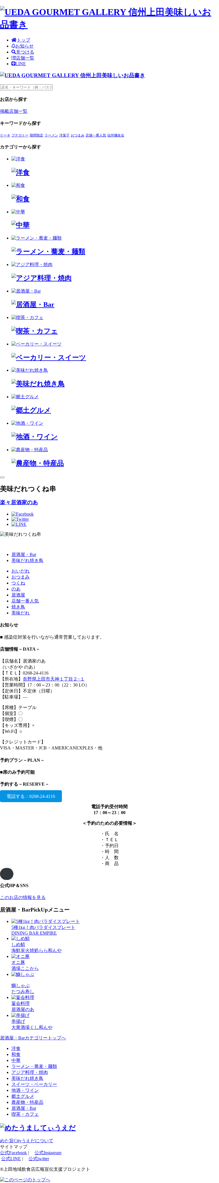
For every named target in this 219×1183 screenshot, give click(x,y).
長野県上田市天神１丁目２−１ (54, 679)
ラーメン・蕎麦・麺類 (34, 1066)
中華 (16, 1060)
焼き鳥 (18, 606)
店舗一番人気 (96, 135)
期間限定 (36, 135)
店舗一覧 (25, 58)
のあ (16, 589)
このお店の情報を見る (23, 897)
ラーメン (51, 135)
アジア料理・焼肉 (29, 1072)
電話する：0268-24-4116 (31, 796)
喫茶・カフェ (25, 1114)
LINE (20, 63)
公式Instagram (48, 1152)
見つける (25, 52)
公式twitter (39, 1158)
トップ (23, 40)
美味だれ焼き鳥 (27, 560)
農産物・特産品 (27, 1102)
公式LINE (11, 1158)
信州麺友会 (115, 135)
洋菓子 (64, 135)
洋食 (16, 1048)
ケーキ (5, 135)
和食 (16, 1054)
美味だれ (20, 612)
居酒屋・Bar (23, 554)
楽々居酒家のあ (19, 502)
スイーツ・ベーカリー (34, 1084)
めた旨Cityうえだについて (26, 1140)
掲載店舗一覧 (13, 111)
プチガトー (20, 135)
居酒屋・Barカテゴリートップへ (33, 1037)
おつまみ (77, 135)
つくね (18, 583)
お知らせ (24, 46)
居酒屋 (18, 594)
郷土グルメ (22, 1096)
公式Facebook (13, 1152)
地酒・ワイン (25, 1090)
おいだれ (20, 571)
